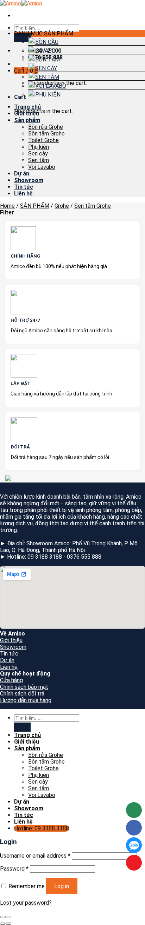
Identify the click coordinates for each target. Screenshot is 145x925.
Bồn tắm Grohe (46, 133)
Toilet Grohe (43, 140)
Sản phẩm (27, 120)
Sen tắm (38, 160)
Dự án (21, 173)
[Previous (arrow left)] (3, 924)
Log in (61, 886)
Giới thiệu (26, 113)
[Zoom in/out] (8, 917)
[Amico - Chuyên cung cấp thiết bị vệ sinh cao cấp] (21, 3)
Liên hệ (23, 193)
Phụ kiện (38, 147)
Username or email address (35, 855)
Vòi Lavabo (41, 167)
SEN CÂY (46, 68)
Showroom (28, 180)
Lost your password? (26, 902)
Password (14, 868)
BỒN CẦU (46, 42)
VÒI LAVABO (50, 85)
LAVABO (45, 50)
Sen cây (38, 153)
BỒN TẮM (47, 59)
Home (7, 205)
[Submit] (22, 37)
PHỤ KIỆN (48, 94)
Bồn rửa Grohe (45, 127)
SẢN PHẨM (34, 205)
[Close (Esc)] (3, 917)
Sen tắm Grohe (92, 205)
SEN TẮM (47, 77)
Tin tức (23, 187)
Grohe (62, 205)
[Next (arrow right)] (8, 924)
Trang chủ (27, 107)
